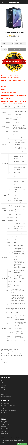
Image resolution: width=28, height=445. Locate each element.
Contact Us (4, 394)
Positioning (10, 236)
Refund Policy (4, 426)
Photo (16, 328)
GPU (10, 172)
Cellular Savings (14, 2)
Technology (12, 107)
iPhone (3, 383)
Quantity (3, 46)
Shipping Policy (5, 429)
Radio (8, 242)
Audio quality (9, 336)
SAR (7, 304)
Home (2, 380)
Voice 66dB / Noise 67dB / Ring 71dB (19, 332)
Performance (10, 317)
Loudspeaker (10, 217)
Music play (9, 285)
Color (15, 40)
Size (2, 40)
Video (9, 200)
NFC (8, 239)
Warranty (3, 431)
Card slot (9, 176)
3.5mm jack (10, 220)
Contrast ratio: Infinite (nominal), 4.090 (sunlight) (20, 323)
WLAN (8, 228)
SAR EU (8, 309)
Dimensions (9, 118)
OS (10, 156)
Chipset (11, 162)
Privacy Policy (4, 422)
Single (9, 189)
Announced (10, 111)
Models (8, 298)
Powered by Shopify (15, 437)
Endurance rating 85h (20, 341)
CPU (10, 167)
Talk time (10, 281)
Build (7, 127)
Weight (8, 122)
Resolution (10, 148)
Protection (10, 152)
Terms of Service (5, 424)
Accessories (4, 392)
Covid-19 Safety (5, 433)
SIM (7, 131)
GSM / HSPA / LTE (21, 107)
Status (9, 114)
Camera (9, 328)
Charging (10, 277)
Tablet (3, 389)
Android (3, 387)
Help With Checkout (6, 396)
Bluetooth (10, 233)
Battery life (10, 341)
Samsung (3, 385)
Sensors (11, 252)
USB (8, 245)
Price (7, 313)
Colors (7, 291)
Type (9, 138)
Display (9, 324)
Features (10, 195)
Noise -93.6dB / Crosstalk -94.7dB (19, 336)
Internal (10, 181)
